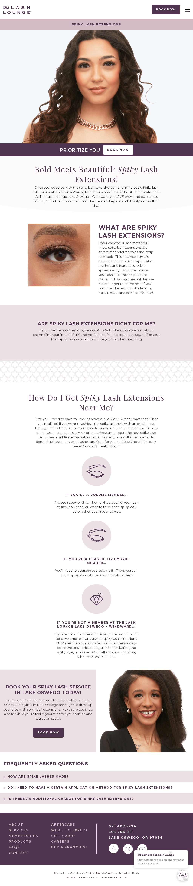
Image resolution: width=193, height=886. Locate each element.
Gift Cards (63, 836)
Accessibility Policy (129, 873)
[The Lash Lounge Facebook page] (114, 848)
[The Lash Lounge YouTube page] (142, 849)
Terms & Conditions (106, 873)
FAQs (14, 847)
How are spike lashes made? (38, 776)
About (16, 824)
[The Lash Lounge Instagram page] (128, 849)
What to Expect (69, 830)
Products (20, 841)
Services (19, 830)
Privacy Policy (62, 873)
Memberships (23, 836)
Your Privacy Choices (82, 873)
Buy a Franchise (69, 847)
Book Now (165, 9)
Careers (60, 841)
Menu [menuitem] (186, 9)
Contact (19, 853)
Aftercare (63, 824)
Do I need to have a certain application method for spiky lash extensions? (90, 787)
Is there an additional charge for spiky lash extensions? (71, 799)
